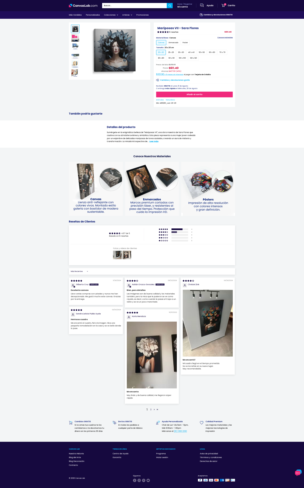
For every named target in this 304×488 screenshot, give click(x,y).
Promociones (142, 15)
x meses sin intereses (169, 74)
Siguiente (229, 21)
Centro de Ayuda (120, 453)
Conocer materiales (225, 38)
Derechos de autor (208, 461)
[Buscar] (170, 5)
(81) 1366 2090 (180, 431)
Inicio (71, 21)
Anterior (217, 21)
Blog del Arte (75, 457)
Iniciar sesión (162, 457)
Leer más (153, 141)
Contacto (73, 465)
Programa (161, 453)
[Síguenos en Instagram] (139, 480)
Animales (160, 100)
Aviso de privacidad (209, 453)
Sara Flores (80, 21)
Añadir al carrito (194, 94)
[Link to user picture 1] (208, 323)
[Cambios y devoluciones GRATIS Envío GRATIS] (201, 14)
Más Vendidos (75, 15)
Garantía (117, 457)
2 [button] (150, 409)
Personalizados (93, 15)
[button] (163, 32)
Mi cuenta (182, 6)
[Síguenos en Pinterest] (143, 480)
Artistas (126, 15)
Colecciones (110, 15)
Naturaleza (170, 100)
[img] (76, 280)
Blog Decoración (76, 461)
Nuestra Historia (76, 453)
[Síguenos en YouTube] (148, 480)
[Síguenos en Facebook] (134, 480)
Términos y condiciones (211, 457)
